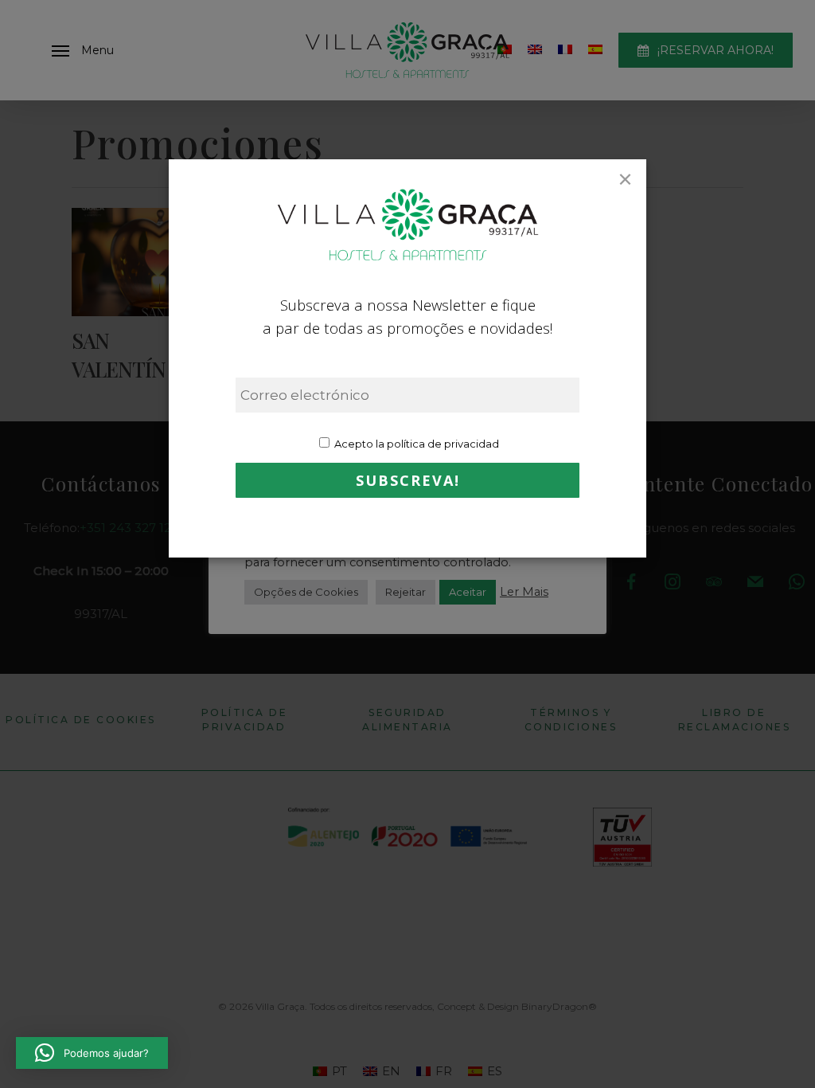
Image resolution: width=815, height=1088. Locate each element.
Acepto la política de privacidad (415, 443)
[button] (92, 1053)
